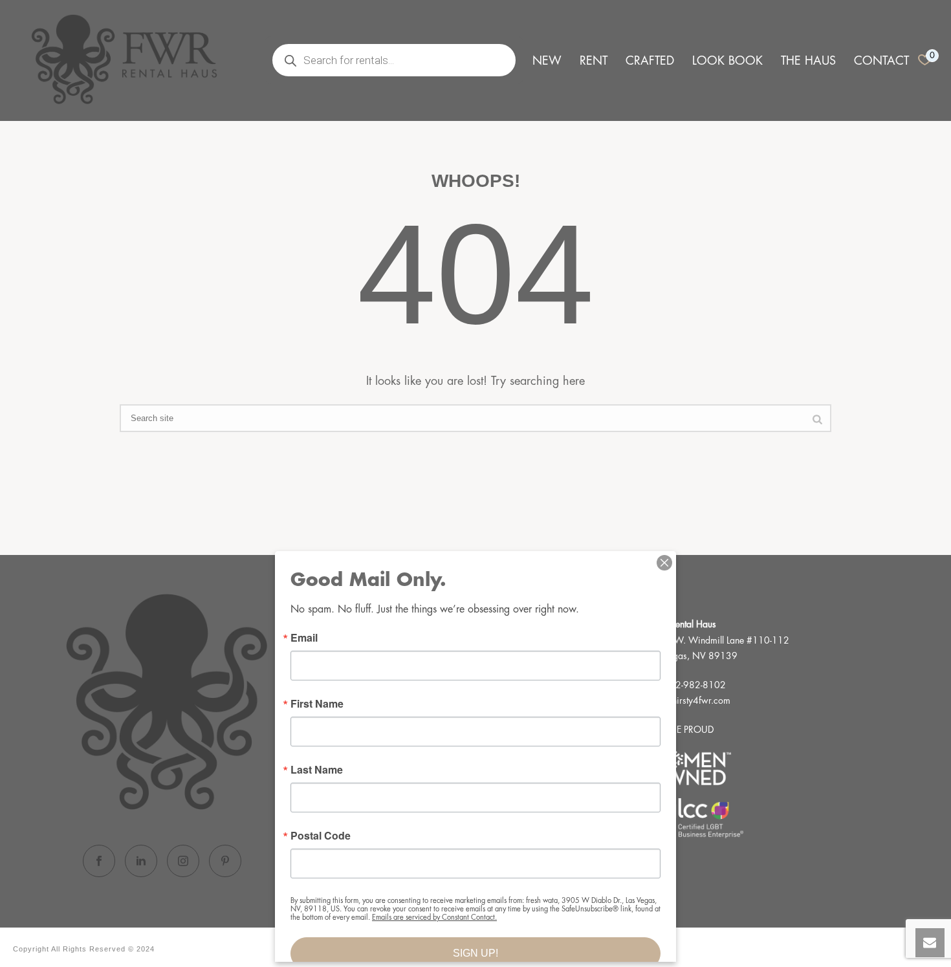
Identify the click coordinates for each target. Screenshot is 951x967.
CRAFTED (650, 61)
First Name (317, 704)
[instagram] (183, 861)
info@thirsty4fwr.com (689, 700)
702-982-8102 (695, 685)
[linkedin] (141, 861)
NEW (547, 61)
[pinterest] (225, 861)
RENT (593, 61)
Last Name (316, 770)
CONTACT (881, 61)
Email (304, 638)
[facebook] (99, 861)
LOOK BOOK (727, 61)
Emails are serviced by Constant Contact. (434, 917)
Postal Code (320, 836)
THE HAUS (808, 61)
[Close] (664, 562)
